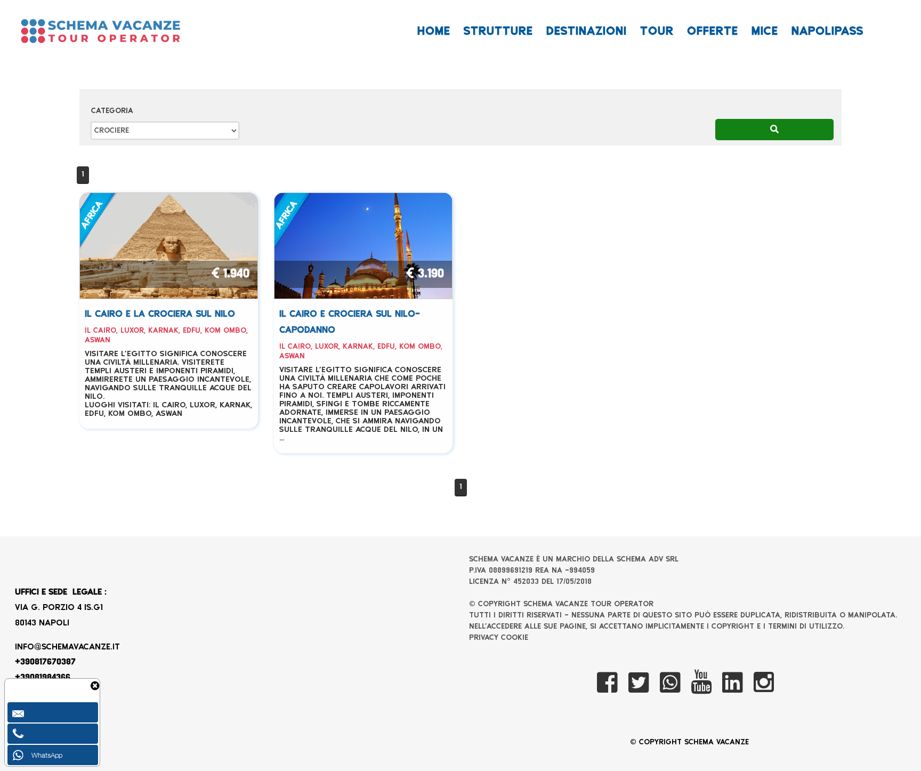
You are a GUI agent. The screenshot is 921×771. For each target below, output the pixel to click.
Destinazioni (586, 31)
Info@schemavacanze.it (67, 647)
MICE (765, 31)
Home (433, 31)
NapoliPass (827, 31)
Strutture (498, 31)
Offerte (712, 31)
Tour (657, 31)
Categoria (112, 111)
